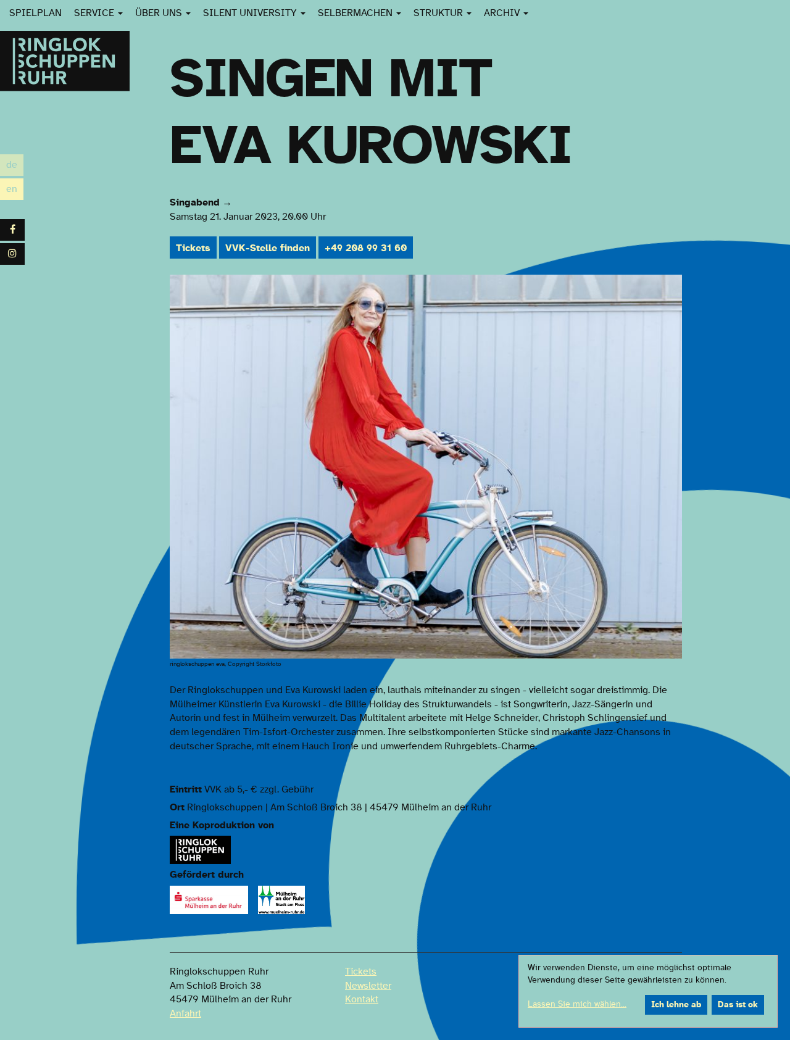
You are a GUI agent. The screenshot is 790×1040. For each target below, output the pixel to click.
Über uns (160, 13)
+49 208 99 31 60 (366, 248)
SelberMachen (356, 13)
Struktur (439, 13)
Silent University (251, 13)
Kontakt (361, 999)
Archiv (503, 13)
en (14, 190)
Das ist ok (738, 1004)
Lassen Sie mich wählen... (577, 1004)
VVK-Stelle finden (267, 248)
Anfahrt (185, 1013)
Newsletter (368, 986)
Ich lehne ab (676, 1004)
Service (95, 13)
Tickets (193, 248)
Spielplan (35, 13)
